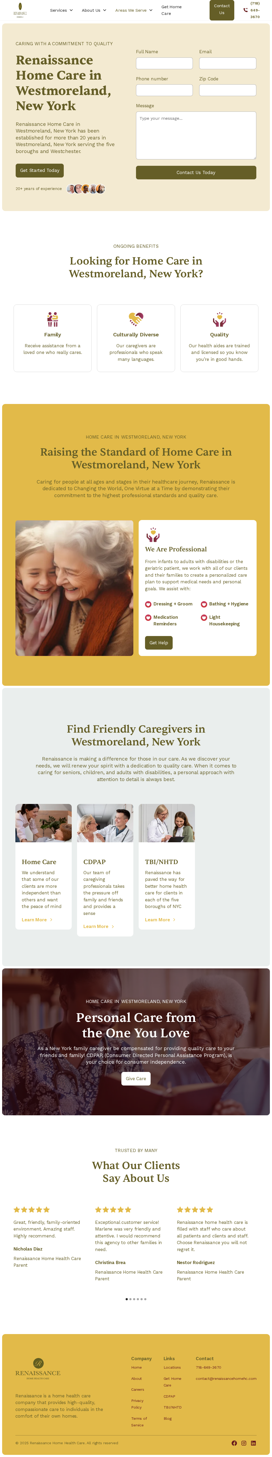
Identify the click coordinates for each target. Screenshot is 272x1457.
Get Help (159, 642)
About (136, 1378)
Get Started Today (39, 170)
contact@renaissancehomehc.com (226, 1378)
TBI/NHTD (173, 1407)
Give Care (136, 1078)
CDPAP (169, 1396)
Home (136, 1367)
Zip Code (208, 78)
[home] (20, 10)
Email (205, 51)
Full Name (147, 51)
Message (145, 105)
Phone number (152, 78)
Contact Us (222, 9)
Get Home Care (172, 10)
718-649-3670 (208, 1367)
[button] (62, 10)
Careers (137, 1389)
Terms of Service (139, 1421)
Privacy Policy (137, 1404)
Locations (172, 1367)
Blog (168, 1418)
